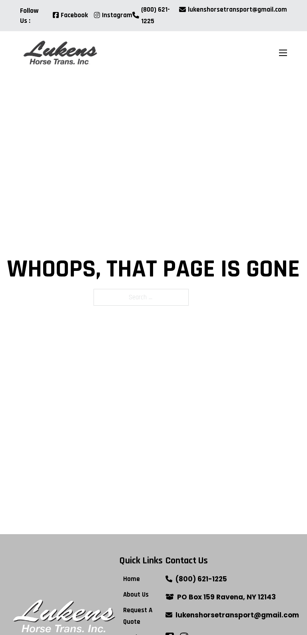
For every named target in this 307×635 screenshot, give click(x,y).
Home (131, 579)
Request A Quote (137, 616)
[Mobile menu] (283, 53)
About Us (136, 594)
